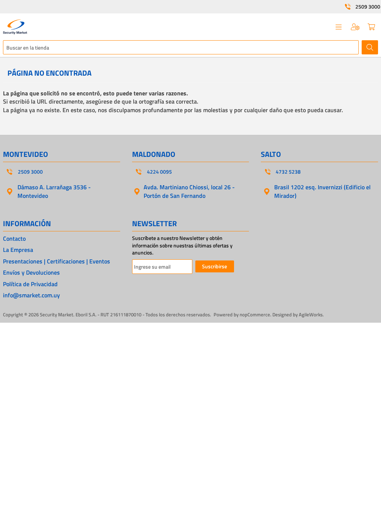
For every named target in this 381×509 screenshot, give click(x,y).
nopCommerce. (255, 314)
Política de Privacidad (30, 284)
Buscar (370, 47)
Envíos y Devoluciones (31, 272)
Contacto (14, 238)
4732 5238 (288, 172)
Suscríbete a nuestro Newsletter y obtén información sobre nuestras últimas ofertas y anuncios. (182, 245)
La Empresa (18, 250)
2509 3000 (367, 6)
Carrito (371, 27)
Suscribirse (214, 266)
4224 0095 (159, 172)
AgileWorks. (311, 314)
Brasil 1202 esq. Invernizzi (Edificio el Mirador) (322, 191)
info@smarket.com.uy (31, 295)
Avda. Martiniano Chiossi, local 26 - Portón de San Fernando (189, 191)
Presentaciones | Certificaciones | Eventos (56, 261)
